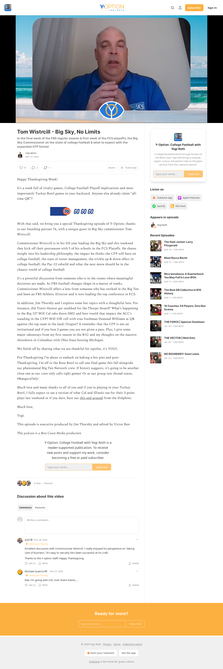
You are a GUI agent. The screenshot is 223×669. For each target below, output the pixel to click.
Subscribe (194, 7)
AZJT (27, 539)
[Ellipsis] (137, 539)
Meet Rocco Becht (175, 258)
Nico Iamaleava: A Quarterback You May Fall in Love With (184, 275)
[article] (178, 246)
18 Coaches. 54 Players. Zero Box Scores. (185, 307)
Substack (94, 661)
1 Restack (48, 483)
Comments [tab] (25, 507)
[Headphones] (8, 72)
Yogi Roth (30, 153)
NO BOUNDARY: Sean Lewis (181, 354)
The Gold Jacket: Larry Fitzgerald (178, 243)
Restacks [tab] (40, 507)
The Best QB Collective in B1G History (182, 291)
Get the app (129, 653)
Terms (117, 644)
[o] (156, 246)
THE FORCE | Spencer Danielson (184, 322)
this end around (91, 398)
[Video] (8, 65)
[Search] (172, 7)
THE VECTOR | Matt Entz (179, 338)
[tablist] (32, 507)
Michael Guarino (35, 571)
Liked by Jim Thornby (38, 544)
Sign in (212, 7)
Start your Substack (102, 653)
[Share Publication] (180, 7)
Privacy (107, 644)
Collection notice (132, 644)
